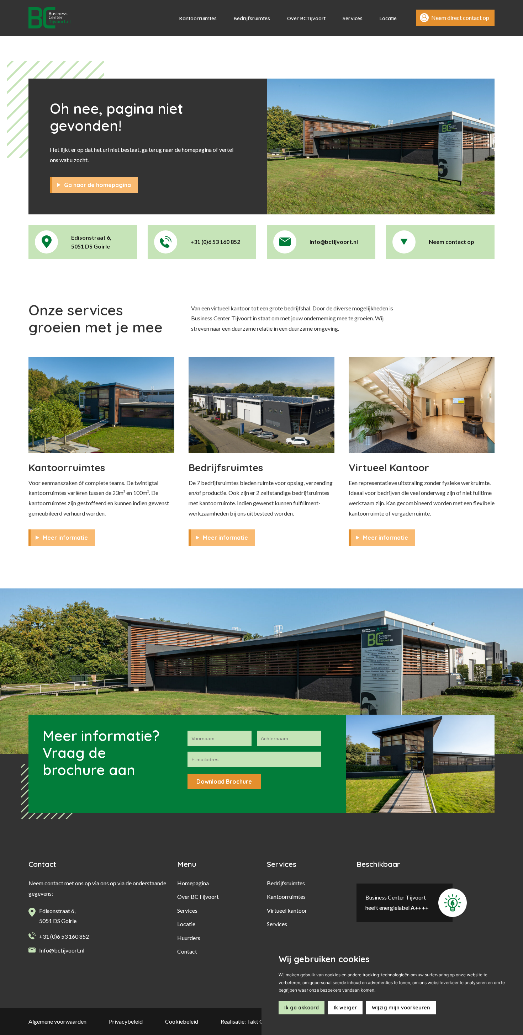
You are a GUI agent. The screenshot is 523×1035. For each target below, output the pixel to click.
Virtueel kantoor (287, 910)
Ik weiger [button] (345, 1007)
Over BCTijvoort (306, 18)
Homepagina (193, 883)
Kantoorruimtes (198, 18)
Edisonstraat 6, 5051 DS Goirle (57, 915)
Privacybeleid (126, 1021)
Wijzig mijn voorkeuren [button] (401, 1007)
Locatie (388, 18)
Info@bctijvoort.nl (61, 950)
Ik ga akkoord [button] (301, 1007)
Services (353, 18)
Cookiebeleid (181, 1021)
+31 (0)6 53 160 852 (64, 936)
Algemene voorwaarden (57, 1021)
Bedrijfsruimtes (252, 18)
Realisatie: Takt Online (248, 1021)
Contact (187, 951)
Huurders (188, 937)
